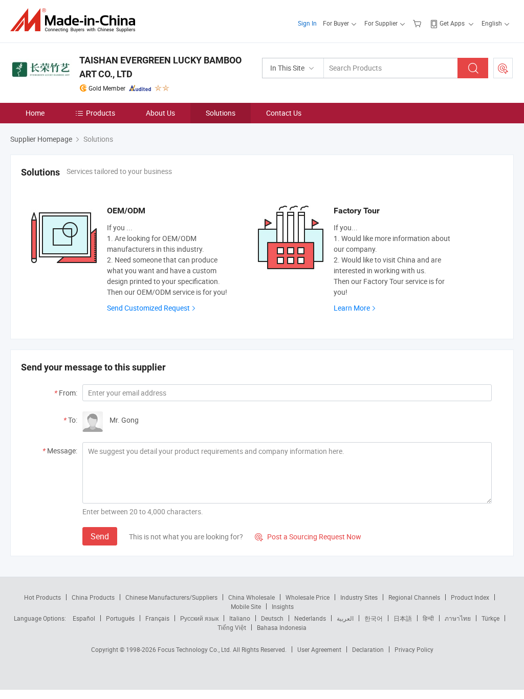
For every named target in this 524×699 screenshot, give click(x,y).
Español (84, 618)
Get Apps (452, 23)
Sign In (307, 23)
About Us (160, 113)
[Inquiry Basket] (418, 23)
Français (157, 618)
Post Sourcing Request (503, 68)
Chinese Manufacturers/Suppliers (171, 597)
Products (100, 113)
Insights (283, 606)
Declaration (368, 649)
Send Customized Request (148, 308)
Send (100, 536)
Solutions (220, 113)
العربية (345, 618)
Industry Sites (359, 597)
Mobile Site (246, 606)
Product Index (470, 597)
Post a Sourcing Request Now (308, 536)
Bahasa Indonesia (282, 627)
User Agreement (319, 649)
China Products (93, 597)
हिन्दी (428, 618)
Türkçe (490, 618)
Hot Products (42, 597)
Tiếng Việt (231, 627)
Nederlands (310, 618)
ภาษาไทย (458, 618)
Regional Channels (414, 597)
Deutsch (272, 618)
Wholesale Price (308, 597)
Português (120, 618)
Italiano (239, 618)
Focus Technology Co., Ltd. (195, 649)
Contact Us (283, 113)
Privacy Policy (414, 649)
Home (35, 113)
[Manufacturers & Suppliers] (76, 20)
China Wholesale (251, 597)
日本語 (403, 618)
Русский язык (199, 618)
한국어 (373, 618)
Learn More (352, 308)
